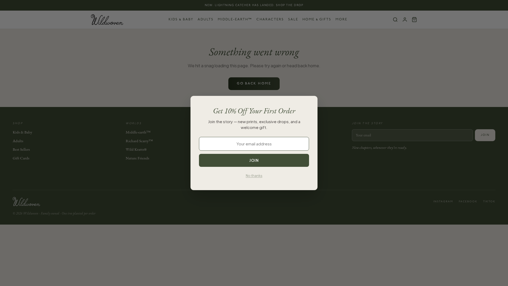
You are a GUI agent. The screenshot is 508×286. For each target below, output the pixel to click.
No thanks (254, 175)
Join (254, 160)
